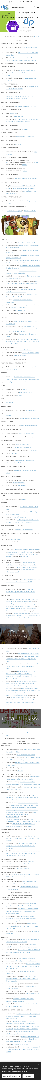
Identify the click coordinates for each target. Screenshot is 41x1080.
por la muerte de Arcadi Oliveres (28, 654)
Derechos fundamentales (26, 242)
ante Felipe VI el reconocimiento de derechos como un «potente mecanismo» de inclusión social (22, 329)
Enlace (36, 36)
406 (19, 144)
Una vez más (18, 116)
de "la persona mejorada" (30, 353)
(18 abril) (24, 389)
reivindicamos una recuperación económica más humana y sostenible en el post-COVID (23, 853)
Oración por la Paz (30, 211)
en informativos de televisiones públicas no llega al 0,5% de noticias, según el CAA (22, 926)
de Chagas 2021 (31, 410)
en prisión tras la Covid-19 (19, 307)
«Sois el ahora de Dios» (26, 433)
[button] (34, 7)
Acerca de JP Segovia (14, 211)
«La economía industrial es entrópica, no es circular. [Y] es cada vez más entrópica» (21, 846)
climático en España (22, 444)
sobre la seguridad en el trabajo (29, 305)
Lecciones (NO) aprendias (24, 530)
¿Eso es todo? (22, 485)
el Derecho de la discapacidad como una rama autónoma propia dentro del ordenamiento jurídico (22, 911)
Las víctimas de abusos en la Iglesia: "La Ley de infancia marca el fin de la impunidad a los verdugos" (23, 615)
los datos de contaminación (26, 755)
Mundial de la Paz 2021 (28, 106)
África (8, 162)
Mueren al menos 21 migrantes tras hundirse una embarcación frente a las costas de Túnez (23, 966)
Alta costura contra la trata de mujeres (27, 550)
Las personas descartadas (25, 137)
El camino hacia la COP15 (27, 70)
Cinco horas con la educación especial (19, 552)
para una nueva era (20, 355)
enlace (35, 162)
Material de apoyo (18, 483)
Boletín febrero (16, 539)
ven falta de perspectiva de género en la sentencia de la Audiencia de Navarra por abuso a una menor (23, 1016)
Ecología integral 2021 (21, 517)
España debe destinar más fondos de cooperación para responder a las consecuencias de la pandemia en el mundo (22, 809)
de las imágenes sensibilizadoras (25, 961)
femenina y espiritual (28, 768)
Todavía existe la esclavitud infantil (24, 188)
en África (20, 771)
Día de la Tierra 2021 (17, 186)
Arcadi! (12, 114)
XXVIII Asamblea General (28, 425)
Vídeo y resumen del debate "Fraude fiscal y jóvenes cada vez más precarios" (22, 838)
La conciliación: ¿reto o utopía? (27, 567)
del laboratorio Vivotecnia (22, 350)
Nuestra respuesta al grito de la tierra (27, 178)
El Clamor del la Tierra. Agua (22, 447)
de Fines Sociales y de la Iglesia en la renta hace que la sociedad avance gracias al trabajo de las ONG (22, 341)
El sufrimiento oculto (29, 565)
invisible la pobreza (22, 868)
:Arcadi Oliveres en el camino (20, 697)
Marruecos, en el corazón (26, 958)
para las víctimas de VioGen (30, 1037)
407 (16, 144)
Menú (38, 7)
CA (16, 114)
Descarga (24, 129)
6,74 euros (24, 557)
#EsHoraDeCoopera (12, 819)
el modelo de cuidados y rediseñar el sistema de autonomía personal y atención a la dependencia (21, 918)
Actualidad (9, 402)
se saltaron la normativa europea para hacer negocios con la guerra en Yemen (23, 666)
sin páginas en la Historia (20, 1044)
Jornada (18, 106)
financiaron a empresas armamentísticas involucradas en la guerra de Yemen (22, 659)
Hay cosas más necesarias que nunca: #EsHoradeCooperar (21, 814)
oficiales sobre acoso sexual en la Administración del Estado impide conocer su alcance (23, 1049)
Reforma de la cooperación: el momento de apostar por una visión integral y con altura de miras (21, 702)
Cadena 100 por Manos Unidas (29, 418)
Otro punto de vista (25, 392)
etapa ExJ (13, 453)
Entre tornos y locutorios (20, 613)
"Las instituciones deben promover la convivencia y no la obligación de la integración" (22, 978)
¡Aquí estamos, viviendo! (18, 382)
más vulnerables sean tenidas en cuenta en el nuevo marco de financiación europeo (22, 797)
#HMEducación (20, 310)
